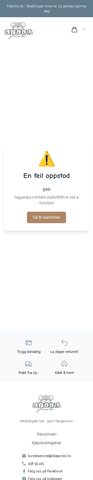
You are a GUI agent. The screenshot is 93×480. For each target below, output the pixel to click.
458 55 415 (36, 463)
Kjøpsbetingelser (46, 443)
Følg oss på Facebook (45, 471)
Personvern (47, 434)
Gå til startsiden (46, 217)
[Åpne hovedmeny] (85, 30)
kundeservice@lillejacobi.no (49, 456)
